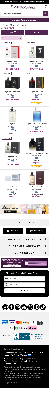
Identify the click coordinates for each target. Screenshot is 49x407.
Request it (12, 133)
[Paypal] (33, 323)
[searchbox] (22, 13)
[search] (41, 7)
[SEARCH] (45, 13)
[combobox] (24, 13)
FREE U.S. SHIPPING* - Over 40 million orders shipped (24, 2)
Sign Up (24, 291)
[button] (3, 7)
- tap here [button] (24, 20)
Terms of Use (9, 352)
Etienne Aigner (12, 38)
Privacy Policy (22, 352)
